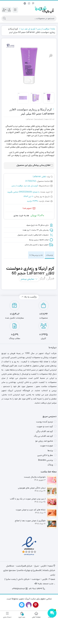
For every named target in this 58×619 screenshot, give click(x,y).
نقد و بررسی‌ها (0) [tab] (36, 255)
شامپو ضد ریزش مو (44, 440)
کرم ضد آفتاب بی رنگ (43, 436)
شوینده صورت (46, 445)
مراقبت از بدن (43, 28)
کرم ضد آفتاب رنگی (44, 431)
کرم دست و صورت (45, 426)
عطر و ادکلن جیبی (45, 455)
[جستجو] (4, 18)
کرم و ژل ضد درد (28, 28)
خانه (53, 28)
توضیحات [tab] (49, 255)
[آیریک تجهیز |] (45, 10)
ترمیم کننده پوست (44, 421)
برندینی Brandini (45, 460)
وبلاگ (50, 464)
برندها (50, 450)
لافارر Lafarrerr (39, 176)
